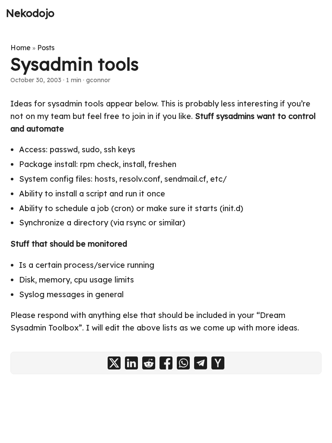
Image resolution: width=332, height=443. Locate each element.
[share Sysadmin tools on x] (114, 362)
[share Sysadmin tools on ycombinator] (217, 362)
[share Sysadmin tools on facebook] (166, 362)
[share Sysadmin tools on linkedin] (131, 362)
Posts (45, 47)
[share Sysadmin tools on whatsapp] (183, 362)
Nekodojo (30, 12)
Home (20, 47)
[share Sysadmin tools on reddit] (148, 362)
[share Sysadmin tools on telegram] (200, 362)
